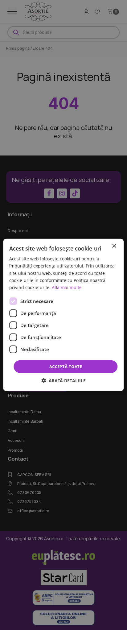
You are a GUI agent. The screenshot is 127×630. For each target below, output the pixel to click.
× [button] (114, 246)
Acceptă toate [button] (65, 366)
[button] (63, 380)
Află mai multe (67, 287)
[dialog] (63, 315)
